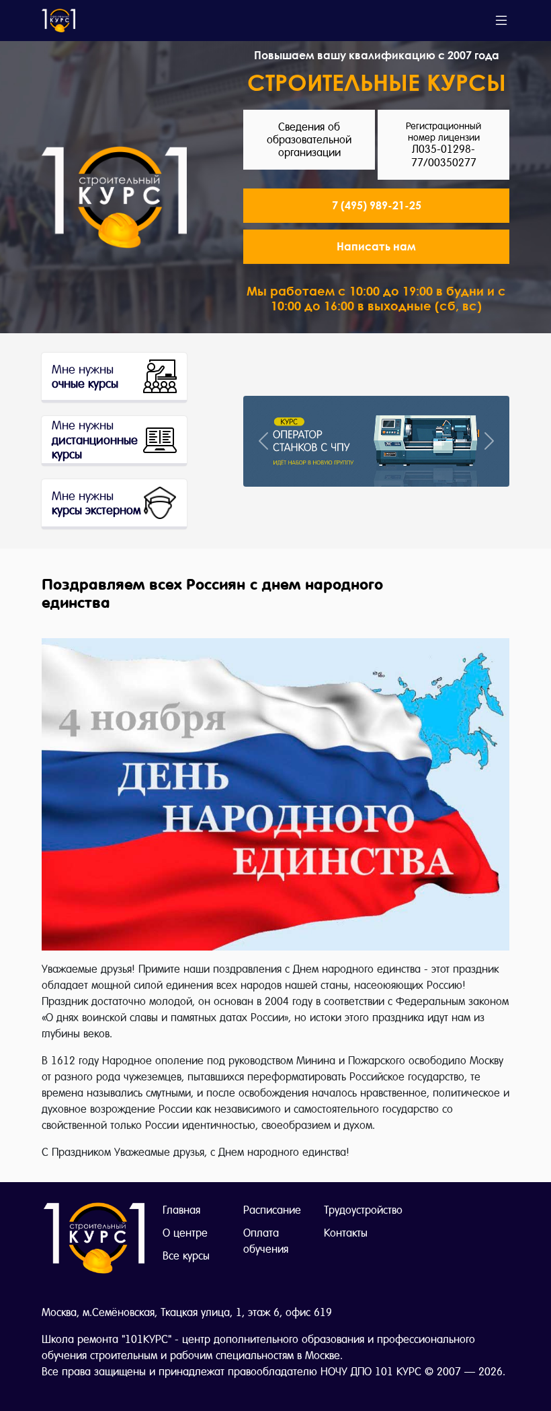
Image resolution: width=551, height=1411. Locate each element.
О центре (185, 1233)
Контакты (346, 1233)
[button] (376, 247)
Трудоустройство (363, 1210)
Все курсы (186, 1255)
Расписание (272, 1210)
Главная (181, 1210)
